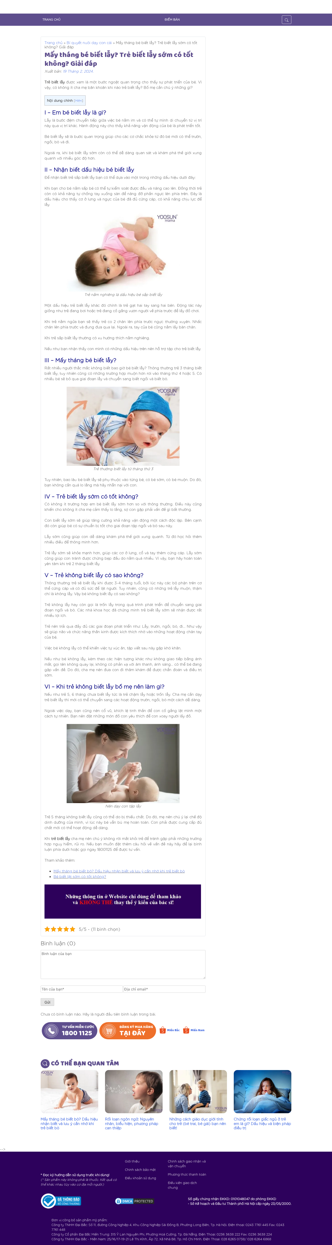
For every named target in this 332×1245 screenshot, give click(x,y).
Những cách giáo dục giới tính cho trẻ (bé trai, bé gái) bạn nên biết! (197, 1123)
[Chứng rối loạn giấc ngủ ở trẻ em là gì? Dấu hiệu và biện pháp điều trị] (262, 1091)
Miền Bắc (173, 1030)
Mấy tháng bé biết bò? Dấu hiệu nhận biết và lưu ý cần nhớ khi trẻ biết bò (119, 871)
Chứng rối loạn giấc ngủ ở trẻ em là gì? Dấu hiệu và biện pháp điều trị (262, 1123)
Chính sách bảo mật (140, 1169)
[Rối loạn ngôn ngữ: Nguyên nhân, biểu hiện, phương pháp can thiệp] (134, 1091)
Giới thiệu (132, 1161)
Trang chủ (53, 42)
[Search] (286, 19)
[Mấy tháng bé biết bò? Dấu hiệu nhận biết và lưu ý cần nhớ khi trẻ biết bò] (69, 1091)
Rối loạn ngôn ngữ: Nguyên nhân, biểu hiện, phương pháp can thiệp (131, 1123)
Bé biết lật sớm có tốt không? (80, 876)
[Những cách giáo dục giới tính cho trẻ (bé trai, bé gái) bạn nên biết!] (198, 1091)
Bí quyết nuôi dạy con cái (89, 42)
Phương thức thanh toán (187, 1174)
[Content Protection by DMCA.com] (134, 1201)
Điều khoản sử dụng (140, 1178)
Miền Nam (197, 1030)
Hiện (78, 100)
